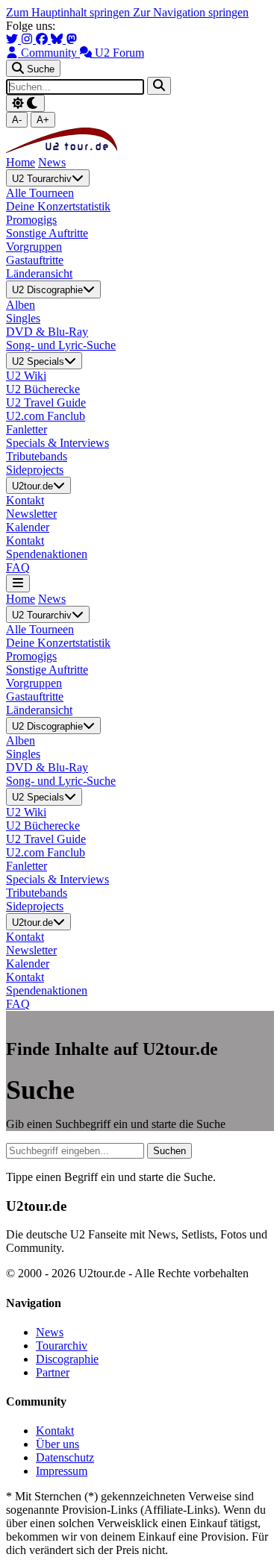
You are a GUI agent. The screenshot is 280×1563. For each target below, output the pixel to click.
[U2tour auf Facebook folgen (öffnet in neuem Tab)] (43, 39)
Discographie (67, 1359)
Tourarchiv (61, 1345)
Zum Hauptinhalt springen (69, 12)
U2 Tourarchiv (42, 178)
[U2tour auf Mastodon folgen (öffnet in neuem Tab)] (72, 39)
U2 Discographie (47, 290)
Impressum (61, 1471)
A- (17, 119)
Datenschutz (65, 1457)
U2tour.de (32, 486)
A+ (43, 119)
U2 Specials (38, 361)
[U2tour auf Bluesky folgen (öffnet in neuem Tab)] (58, 39)
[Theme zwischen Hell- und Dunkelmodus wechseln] (25, 103)
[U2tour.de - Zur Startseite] (61, 148)
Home (20, 162)
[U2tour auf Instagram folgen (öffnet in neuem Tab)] (28, 39)
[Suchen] (159, 85)
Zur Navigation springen (191, 12)
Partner (52, 1372)
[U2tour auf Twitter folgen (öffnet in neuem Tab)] (13, 39)
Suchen (169, 1150)
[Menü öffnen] (18, 583)
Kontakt (55, 1430)
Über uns (57, 1444)
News (52, 162)
